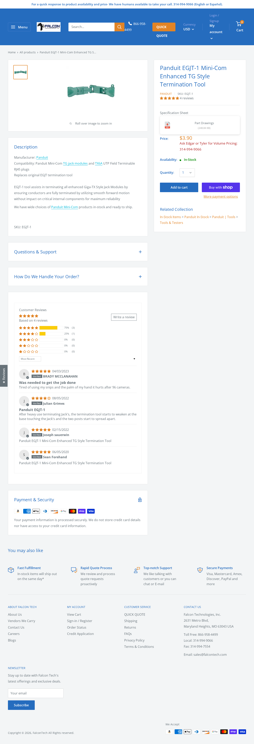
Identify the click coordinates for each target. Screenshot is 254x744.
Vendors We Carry (21, 621)
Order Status (76, 627)
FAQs (128, 634)
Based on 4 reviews (33, 320)
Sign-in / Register (79, 621)
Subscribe (21, 705)
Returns (130, 627)
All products (28, 52)
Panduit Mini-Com (64, 207)
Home (12, 52)
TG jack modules (75, 163)
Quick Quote (161, 28)
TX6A (98, 163)
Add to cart (179, 187)
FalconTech (40, 733)
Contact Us (16, 627)
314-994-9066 (190, 149)
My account (216, 28)
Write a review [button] (124, 317)
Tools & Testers (171, 223)
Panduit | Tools (223, 217)
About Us (15, 614)
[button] (170, 98)
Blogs (12, 640)
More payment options (221, 196)
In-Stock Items (170, 217)
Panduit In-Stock (196, 217)
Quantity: (167, 172)
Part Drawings (204, 123)
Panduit (166, 93)
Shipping (130, 621)
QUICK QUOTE (134, 614)
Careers (14, 634)
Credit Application (80, 634)
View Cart (74, 614)
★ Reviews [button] (4, 376)
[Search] (119, 27)
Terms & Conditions (139, 646)
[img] (41, 371)
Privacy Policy (134, 640)
